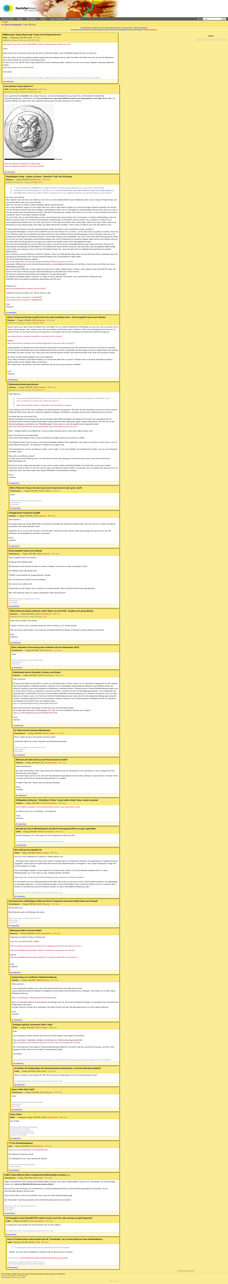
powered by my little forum (114, 1281)
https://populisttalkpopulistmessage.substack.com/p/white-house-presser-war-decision (42, 950)
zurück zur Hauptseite (13, 25)
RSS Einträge (6, 1277)
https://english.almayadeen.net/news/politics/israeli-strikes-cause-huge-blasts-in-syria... (48, 807)
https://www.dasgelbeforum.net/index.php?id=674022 (26, 288)
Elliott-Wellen (31, 19)
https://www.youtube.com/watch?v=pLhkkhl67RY (24, 297)
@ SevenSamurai (45, 614)
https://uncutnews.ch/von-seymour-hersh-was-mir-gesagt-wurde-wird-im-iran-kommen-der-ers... (46, 946)
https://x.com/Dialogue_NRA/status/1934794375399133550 (34, 998)
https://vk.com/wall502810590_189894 (24, 941)
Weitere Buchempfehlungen (118, 29)
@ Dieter (34, 89)
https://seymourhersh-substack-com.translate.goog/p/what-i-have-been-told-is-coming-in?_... (42, 343)
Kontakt (23, 1277)
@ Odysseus (40, 320)
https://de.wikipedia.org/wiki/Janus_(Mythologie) (22, 164)
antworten (9, 81)
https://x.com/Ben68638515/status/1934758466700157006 (35, 703)
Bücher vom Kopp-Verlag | (125, 28)
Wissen (20, 19)
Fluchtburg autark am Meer (89, 28)
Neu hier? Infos (7, 19)
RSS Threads (15, 1277)
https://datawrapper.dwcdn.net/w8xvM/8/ (18, 67)
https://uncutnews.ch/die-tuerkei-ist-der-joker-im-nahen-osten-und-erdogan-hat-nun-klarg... (47, 1042)
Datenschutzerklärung (141, 28)
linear (26, 25)
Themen (43, 19)
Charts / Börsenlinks (57, 19)
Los (224, 19)
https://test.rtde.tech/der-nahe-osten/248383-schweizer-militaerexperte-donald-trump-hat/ (36, 44)
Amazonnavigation (136, 29)
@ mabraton (47, 491)
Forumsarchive (74, 19)
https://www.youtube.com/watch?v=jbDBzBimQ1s (24, 300)
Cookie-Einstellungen (150, 29)
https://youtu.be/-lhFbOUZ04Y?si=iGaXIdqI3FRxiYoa (28, 1150)
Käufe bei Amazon (102, 29)
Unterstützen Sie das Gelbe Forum (82, 29)
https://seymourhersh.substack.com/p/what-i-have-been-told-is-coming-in (34, 336)
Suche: (199, 19)
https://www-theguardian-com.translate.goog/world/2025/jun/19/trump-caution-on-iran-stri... (40, 262)
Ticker (33, 25)
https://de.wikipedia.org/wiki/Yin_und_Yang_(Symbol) (24, 166)
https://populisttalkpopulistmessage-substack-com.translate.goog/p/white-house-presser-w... (44, 957)
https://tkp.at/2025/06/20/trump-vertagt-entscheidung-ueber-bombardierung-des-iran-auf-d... (43, 426)
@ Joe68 (36, 1242)
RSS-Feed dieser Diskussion (186, 1271)
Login (6, 22)
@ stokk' (38, 179)
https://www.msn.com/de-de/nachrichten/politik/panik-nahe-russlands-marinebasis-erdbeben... (49, 877)
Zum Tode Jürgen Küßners (106, 28)
